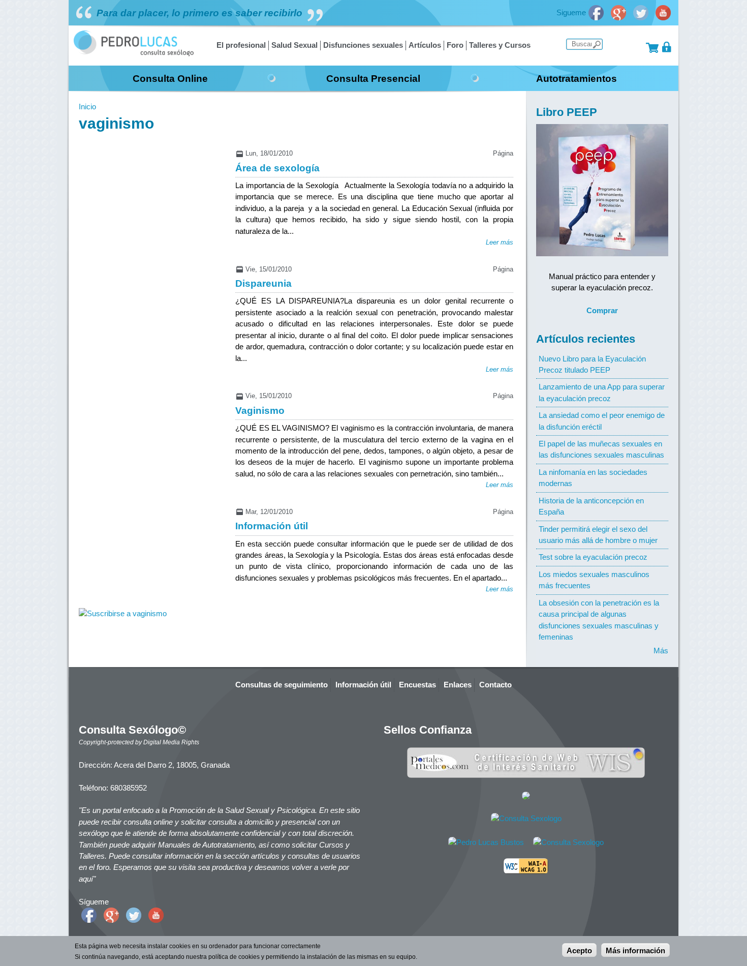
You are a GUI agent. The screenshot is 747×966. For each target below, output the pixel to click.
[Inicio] (134, 53)
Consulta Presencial (373, 78)
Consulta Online (170, 78)
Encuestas (417, 684)
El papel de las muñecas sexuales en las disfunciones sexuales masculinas (601, 449)
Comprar (602, 310)
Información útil (271, 525)
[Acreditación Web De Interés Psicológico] (526, 797)
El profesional (241, 45)
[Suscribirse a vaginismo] (123, 613)
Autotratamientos (576, 78)
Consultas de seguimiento (281, 684)
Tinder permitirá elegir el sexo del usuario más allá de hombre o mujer (598, 535)
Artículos (425, 45)
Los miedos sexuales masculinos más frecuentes (594, 580)
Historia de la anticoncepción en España (591, 506)
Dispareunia (263, 283)
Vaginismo (260, 410)
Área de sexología (277, 167)
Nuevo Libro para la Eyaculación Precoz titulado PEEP (592, 364)
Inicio (87, 106)
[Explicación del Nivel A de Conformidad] (526, 871)
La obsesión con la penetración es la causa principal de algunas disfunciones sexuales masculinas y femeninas (599, 619)
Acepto (579, 950)
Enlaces (458, 684)
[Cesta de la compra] (652, 47)
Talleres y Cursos (500, 45)
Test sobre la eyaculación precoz (593, 557)
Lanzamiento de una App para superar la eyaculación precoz (602, 392)
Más (660, 650)
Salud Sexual (294, 45)
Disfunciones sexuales (363, 45)
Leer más (499, 242)
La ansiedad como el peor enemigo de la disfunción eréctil (602, 421)
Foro (455, 45)
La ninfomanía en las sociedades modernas (593, 478)
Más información (635, 950)
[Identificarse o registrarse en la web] (667, 47)
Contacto (495, 684)
